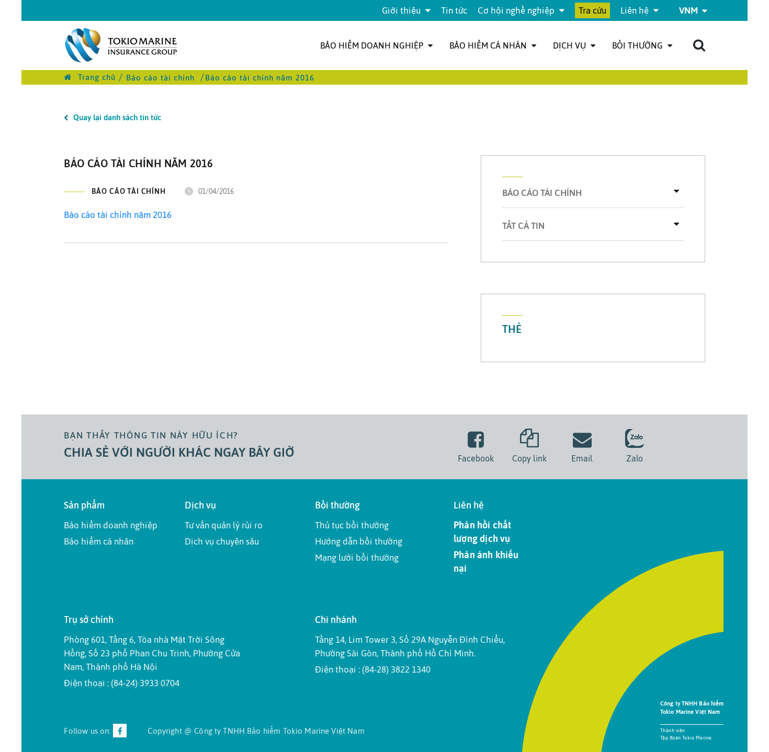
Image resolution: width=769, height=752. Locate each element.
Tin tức (454, 10)
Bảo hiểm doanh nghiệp (372, 45)
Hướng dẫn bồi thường (358, 541)
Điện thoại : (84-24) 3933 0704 (121, 683)
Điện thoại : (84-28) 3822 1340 (373, 669)
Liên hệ (635, 10)
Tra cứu (592, 10)
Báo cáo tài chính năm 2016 (118, 215)
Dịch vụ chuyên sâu (222, 541)
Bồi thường (638, 45)
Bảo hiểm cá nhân (489, 45)
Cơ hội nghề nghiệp (517, 10)
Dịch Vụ (570, 45)
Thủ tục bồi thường (352, 525)
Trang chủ (95, 77)
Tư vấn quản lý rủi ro (224, 525)
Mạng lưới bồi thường (357, 557)
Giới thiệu (402, 10)
